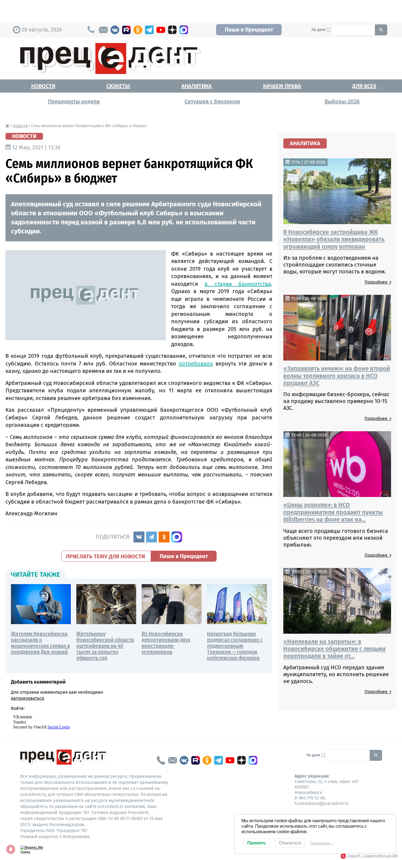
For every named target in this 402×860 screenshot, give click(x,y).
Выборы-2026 (342, 101)
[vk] (114, 29)
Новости (43, 86)
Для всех (364, 86)
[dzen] (172, 29)
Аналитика (196, 86)
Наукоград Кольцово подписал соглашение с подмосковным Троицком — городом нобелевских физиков (235, 645)
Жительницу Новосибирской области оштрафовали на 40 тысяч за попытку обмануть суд (105, 645)
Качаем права (282, 86)
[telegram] (149, 29)
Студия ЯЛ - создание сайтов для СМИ (372, 856)
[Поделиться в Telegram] (151, 537)
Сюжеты (118, 86)
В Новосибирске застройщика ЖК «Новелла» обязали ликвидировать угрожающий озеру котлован (333, 239)
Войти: (18, 708)
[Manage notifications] (10, 849)
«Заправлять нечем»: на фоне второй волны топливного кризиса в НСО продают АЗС (336, 376)
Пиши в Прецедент (249, 29)
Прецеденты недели (74, 101)
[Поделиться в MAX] (176, 537)
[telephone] (161, 760)
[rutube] (126, 29)
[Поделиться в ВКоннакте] (138, 537)
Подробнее (377, 282)
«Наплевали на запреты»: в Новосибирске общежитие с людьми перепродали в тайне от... (334, 649)
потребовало (196, 363)
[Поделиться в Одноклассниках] (164, 537)
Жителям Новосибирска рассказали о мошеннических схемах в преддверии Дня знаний (40, 642)
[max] (183, 29)
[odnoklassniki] (137, 29)
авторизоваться (27, 698)
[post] (103, 29)
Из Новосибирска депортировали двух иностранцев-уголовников (166, 642)
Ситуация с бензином (212, 101)
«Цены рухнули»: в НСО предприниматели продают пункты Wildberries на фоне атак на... (333, 512)
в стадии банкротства (238, 284)
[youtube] (160, 29)
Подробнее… (322, 843)
